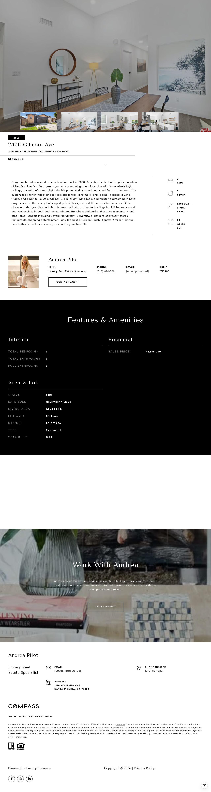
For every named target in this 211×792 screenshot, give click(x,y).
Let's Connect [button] (105, 606)
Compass (120, 724)
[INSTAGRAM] (20, 779)
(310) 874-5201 (106, 271)
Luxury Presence (38, 768)
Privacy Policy (144, 768)
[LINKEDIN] (29, 779)
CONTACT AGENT (67, 282)
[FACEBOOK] (11, 779)
